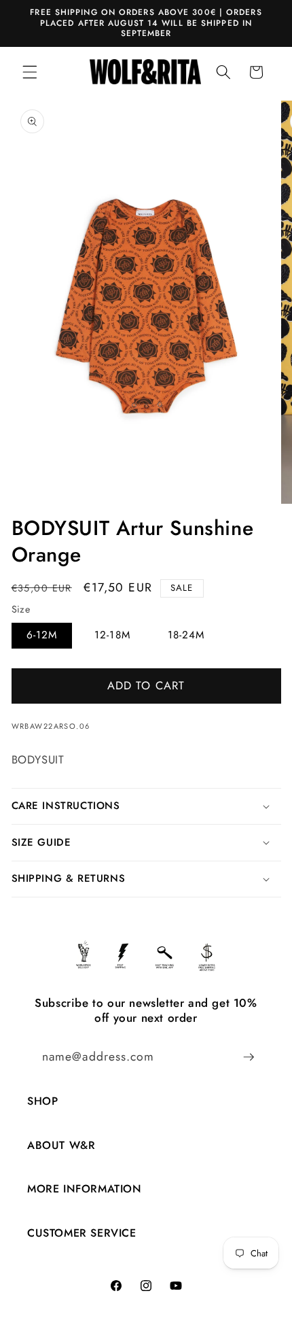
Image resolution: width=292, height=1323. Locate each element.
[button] (30, 72)
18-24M (186, 635)
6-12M (42, 635)
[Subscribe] (248, 1057)
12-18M (112, 635)
